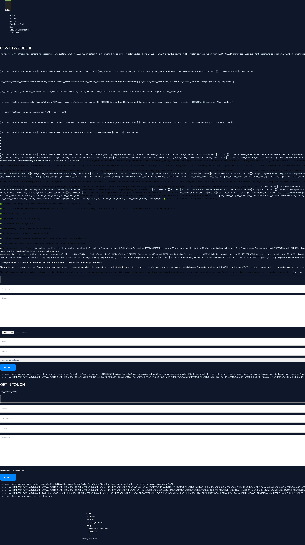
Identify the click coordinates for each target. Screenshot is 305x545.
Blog (11, 27)
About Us (14, 18)
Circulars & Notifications (20, 29)
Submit (7, 367)
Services (13, 21)
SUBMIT (7, 477)
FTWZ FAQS (15, 32)
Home (12, 15)
